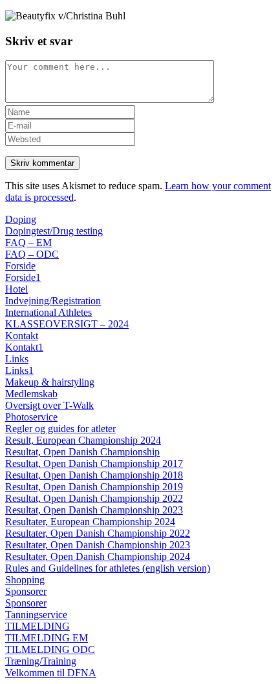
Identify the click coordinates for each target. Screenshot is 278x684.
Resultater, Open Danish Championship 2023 (97, 544)
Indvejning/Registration (53, 300)
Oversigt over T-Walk (49, 405)
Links (16, 358)
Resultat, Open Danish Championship (82, 451)
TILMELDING (37, 626)
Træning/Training (40, 661)
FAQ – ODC (32, 254)
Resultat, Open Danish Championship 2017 (94, 463)
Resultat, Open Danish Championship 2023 (94, 509)
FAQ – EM (28, 242)
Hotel (16, 289)
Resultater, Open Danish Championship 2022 (97, 533)
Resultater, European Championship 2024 (90, 521)
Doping (20, 219)
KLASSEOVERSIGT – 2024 (67, 323)
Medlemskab (31, 393)
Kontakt (21, 335)
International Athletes (48, 312)
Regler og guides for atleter (60, 428)
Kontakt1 (24, 347)
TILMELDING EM (46, 637)
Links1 (19, 370)
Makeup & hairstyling (49, 382)
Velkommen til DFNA (50, 672)
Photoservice (31, 416)
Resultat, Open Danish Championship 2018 (94, 475)
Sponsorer (26, 591)
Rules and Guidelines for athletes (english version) (107, 568)
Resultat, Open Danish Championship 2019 (94, 486)
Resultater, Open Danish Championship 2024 (97, 556)
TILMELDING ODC (50, 649)
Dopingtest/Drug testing (54, 230)
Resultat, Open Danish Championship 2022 (94, 498)
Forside (20, 265)
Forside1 (23, 277)
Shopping (25, 579)
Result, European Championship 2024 (83, 440)
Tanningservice (36, 614)
